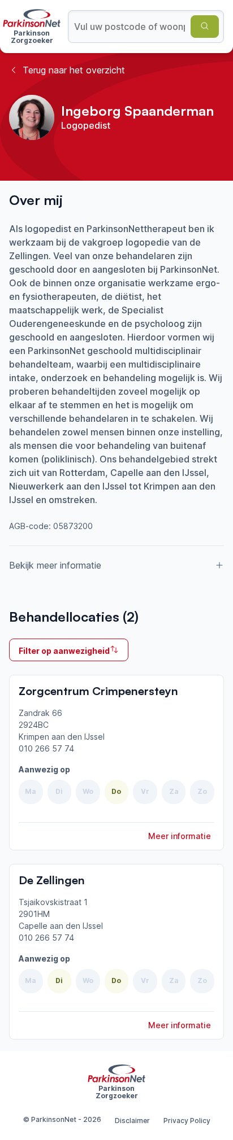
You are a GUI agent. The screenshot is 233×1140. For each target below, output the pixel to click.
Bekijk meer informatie (55, 565)
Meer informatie (179, 836)
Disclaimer (132, 1120)
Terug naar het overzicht (74, 70)
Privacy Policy (186, 1120)
